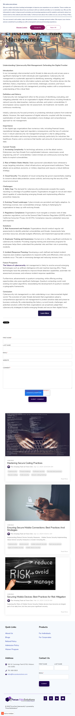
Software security (38, 471)
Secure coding (12, 475)
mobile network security (38, 544)
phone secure (24, 544)
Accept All (37, 27)
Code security (24, 475)
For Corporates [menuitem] (45, 637)
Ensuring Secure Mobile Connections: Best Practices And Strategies (36, 529)
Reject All (53, 27)
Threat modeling (25, 471)
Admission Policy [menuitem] (12, 645)
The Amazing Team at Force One (19, 46)
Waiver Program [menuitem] (11, 649)
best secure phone (55, 544)
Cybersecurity (12, 471)
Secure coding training (39, 475)
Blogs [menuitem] (7, 637)
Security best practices (54, 471)
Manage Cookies (21, 27)
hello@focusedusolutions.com (17, 674)
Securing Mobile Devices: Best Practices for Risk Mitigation (36, 596)
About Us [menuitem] (9, 633)
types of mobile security (15, 548)
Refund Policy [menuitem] (10, 641)
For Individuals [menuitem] (45, 633)
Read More (64, 479)
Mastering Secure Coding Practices (24, 463)
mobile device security (33, 548)
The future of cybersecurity (14, 265)
